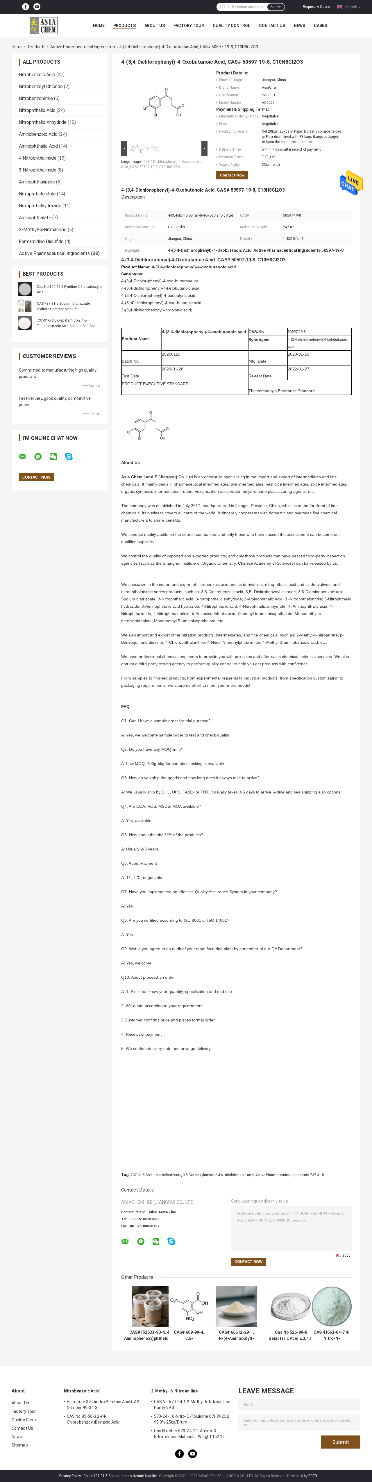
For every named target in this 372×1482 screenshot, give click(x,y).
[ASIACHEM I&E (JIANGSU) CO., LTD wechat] (57, 456)
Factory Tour (189, 25)
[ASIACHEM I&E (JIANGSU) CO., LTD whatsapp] (41, 456)
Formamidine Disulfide (41, 241)
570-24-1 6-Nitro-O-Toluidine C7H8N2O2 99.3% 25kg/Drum (191, 1419)
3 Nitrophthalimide (37, 170)
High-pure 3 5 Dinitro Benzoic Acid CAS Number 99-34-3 (103, 1404)
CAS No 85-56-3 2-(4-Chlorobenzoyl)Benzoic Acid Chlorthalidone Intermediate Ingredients (104, 1420)
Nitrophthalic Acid (37, 110)
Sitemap (20, 1445)
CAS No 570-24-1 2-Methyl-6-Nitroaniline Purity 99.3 (192, 1404)
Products (124, 25)
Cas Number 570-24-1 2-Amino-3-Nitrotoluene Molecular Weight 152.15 (189, 1434)
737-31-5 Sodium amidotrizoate (156, 1175)
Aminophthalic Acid (38, 146)
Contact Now (232, 175)
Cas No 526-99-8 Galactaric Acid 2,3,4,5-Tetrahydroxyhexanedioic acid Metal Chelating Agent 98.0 (291, 1335)
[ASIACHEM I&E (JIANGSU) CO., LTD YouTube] (37, 7)
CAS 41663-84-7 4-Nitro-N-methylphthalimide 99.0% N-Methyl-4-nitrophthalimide (332, 1335)
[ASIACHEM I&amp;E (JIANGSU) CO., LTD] (44, 25)
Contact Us (272, 25)
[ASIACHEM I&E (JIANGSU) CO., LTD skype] (72, 456)
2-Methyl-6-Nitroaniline (43, 229)
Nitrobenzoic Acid (37, 74)
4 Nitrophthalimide (37, 158)
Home (99, 25)
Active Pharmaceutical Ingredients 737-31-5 (289, 1175)
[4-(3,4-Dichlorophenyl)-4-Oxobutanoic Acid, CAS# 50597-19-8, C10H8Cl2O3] (162, 105)
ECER (312, 1476)
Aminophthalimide (37, 182)
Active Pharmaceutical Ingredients (82, 46)
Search (276, 7)
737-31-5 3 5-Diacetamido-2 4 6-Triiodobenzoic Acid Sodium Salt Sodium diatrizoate (69, 326)
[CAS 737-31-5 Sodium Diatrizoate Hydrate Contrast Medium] (25, 306)
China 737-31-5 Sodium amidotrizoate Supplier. (120, 1476)
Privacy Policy (70, 1476)
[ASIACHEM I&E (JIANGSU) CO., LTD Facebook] (25, 7)
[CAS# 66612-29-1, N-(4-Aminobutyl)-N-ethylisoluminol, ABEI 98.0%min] (236, 1306)
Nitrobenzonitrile (36, 98)
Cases (320, 25)
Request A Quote (316, 7)
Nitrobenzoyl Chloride (41, 86)
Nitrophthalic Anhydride (43, 122)
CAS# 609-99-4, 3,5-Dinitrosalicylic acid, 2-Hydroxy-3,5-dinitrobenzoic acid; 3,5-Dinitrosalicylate (189, 1335)
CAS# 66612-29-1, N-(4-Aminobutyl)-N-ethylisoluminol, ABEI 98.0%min (236, 1335)
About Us (154, 25)
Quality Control (231, 25)
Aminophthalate (35, 217)
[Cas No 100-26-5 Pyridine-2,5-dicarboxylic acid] (25, 289)
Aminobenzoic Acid (38, 134)
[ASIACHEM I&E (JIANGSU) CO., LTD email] (26, 456)
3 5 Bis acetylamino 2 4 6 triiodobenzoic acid (218, 1175)
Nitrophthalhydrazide (40, 205)
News (299, 25)
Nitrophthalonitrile (37, 194)
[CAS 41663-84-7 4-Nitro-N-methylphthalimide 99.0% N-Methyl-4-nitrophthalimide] (331, 1306)
